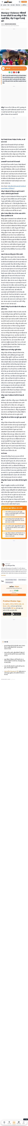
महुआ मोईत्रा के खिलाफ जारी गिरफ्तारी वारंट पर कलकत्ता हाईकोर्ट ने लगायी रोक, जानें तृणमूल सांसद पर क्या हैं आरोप (15, 534)
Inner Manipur (22, 579)
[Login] (14, 1123)
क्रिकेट (4, 606)
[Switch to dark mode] (20, 2)
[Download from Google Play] (7, 614)
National (7, 9)
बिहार (8, 5)
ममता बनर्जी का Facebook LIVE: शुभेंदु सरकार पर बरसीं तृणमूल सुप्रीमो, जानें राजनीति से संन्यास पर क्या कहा (14, 513)
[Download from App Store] (16, 614)
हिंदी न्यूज (13, 608)
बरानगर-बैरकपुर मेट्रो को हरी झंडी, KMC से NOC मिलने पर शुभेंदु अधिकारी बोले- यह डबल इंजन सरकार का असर (14, 520)
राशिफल (9, 606)
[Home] (8, 2)
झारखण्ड (4, 5)
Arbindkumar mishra (10, 24)
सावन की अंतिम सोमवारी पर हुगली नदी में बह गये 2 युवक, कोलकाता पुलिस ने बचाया (14, 666)
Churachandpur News (11, 579)
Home (2, 9)
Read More (3, 575)
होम (1, 5)
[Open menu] (2, 2)
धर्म (23, 604)
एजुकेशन (7, 604)
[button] (14, 57)
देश (3, 604)
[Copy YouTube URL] (14, 72)
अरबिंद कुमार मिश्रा (11, 565)
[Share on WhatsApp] (9, 72)
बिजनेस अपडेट (18, 604)
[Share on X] (18, 72)
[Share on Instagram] (16, 72)
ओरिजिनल (24, 5)
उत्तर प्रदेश (13, 5)
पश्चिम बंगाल (18, 5)
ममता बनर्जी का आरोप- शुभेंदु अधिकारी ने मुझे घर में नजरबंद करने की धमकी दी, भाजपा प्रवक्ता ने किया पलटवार (15, 527)
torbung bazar (9, 582)
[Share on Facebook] (12, 72)
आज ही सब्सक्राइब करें (14, 594)
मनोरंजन (12, 604)
